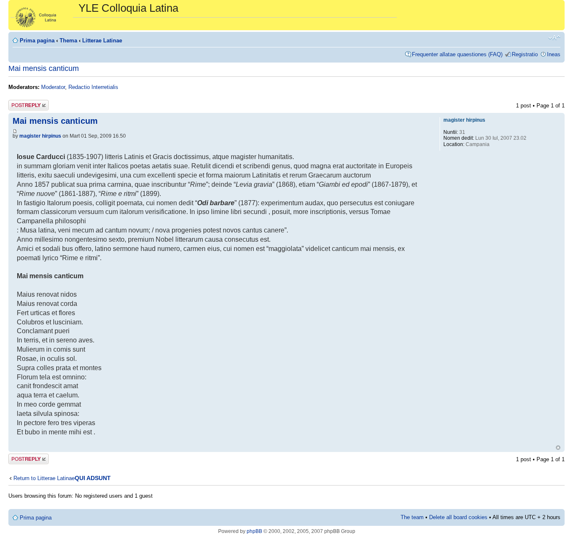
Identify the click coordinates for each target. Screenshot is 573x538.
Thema (68, 40)
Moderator (53, 87)
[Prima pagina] (44, 15)
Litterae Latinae (102, 40)
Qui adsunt (93, 478)
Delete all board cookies (458, 517)
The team (412, 517)
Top (558, 447)
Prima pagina (37, 40)
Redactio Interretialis (93, 87)
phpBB (254, 531)
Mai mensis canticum (43, 68)
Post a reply (23, 103)
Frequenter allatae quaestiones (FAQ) (457, 54)
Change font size (554, 38)
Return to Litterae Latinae (44, 478)
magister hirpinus (40, 136)
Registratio (525, 54)
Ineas (553, 54)
